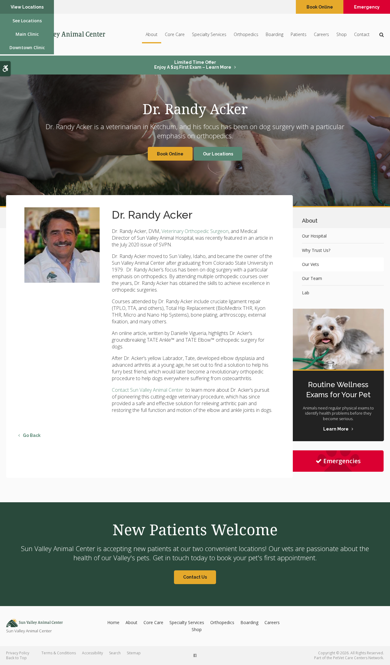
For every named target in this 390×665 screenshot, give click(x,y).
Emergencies (342, 461)
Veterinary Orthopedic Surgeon (195, 231)
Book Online (320, 7)
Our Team (312, 278)
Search (115, 653)
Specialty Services (209, 34)
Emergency (367, 7)
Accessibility (92, 653)
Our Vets (310, 264)
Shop (341, 34)
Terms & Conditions (58, 653)
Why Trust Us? (316, 250)
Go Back (32, 435)
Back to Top (16, 657)
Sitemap (134, 653)
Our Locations (218, 153)
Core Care (175, 34)
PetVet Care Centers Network (358, 657)
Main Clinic (27, 34)
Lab (305, 293)
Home (113, 622)
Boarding (274, 34)
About (152, 34)
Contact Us (195, 577)
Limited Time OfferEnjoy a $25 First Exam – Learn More (192, 65)
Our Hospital (314, 236)
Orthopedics (246, 34)
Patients (299, 34)
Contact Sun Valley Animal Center (148, 390)
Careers (321, 34)
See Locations (27, 21)
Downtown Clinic (27, 47)
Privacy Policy (17, 653)
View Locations (27, 7)
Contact (362, 34)
